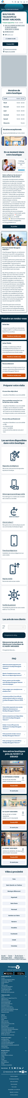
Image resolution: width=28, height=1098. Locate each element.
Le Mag (2, 1056)
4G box (2, 1019)
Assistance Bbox (4, 1026)
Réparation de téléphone (10, 466)
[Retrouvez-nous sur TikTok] (23, 1068)
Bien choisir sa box (5, 1025)
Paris (14, 879)
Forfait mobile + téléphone (6, 981)
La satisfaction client (5, 1040)
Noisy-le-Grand (18, 957)
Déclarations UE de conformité (7, 1027)
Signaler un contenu (14, 1092)
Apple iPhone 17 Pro (13, 998)
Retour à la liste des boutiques (9, 9)
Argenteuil (14, 897)
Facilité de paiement (9, 605)
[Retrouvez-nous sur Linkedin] (20, 1068)
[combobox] (17, 627)
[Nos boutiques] (18, 2)
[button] (24, 2)
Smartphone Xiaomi (5, 1005)
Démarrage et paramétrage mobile (13, 494)
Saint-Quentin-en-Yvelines (14, 885)
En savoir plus (14, 790)
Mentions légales (14, 1076)
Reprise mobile (7, 578)
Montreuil (14, 909)
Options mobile (4, 985)
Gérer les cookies (14, 1081)
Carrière (3, 1057)
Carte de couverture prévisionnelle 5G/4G (10, 1045)
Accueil (3, 955)
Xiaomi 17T (3, 1006)
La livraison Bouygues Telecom (7, 1042)
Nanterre (14, 921)
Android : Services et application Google (9, 1009)
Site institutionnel (5, 1062)
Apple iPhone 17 (4, 998)
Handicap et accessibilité (6, 1065)
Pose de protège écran (9, 550)
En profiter (14, 226)
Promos (3, 978)
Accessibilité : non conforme (14, 1089)
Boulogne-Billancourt (14, 891)
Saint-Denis (14, 903)
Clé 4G (2, 983)
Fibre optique (4, 1018)
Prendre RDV (10, 44)
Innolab (2, 1063)
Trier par (3, 627)
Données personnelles (14, 1078)
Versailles (14, 927)
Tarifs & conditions (14, 1094)
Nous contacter (14, 1084)
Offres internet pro (5, 1022)
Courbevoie (14, 933)
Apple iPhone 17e (4, 999)
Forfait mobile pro (5, 982)
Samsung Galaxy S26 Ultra (6, 1003)
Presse (2, 1059)
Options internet (4, 1020)
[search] (13, 2)
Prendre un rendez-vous (14, 336)
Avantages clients (5, 1039)
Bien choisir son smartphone (7, 1010)
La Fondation (4, 1060)
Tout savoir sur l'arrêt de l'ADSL (7, 1023)
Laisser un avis (11, 38)
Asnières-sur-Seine (14, 915)
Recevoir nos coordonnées (11, 49)
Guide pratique (4, 1046)
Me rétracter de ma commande (7, 992)
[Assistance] (15, 2)
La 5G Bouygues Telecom (6, 989)
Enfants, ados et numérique (7, 1055)
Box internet (3, 1016)
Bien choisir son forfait (6, 988)
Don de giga (3, 1053)
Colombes (14, 946)
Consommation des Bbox (6, 1030)
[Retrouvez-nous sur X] (12, 1068)
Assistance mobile (5, 1012)
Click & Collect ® (7, 522)
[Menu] (27, 2)
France (10, 955)
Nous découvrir (4, 1052)
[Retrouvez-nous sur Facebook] (9, 1068)
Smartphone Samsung (6, 1000)
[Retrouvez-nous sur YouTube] (15, 1068)
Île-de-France (19, 955)
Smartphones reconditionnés (7, 1007)
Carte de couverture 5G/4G (7, 1043)
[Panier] (21, 2)
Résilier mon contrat (5, 990)
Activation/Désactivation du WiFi (8, 1032)
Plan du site (14, 1086)
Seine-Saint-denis (6, 957)
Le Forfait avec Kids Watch (7, 986)
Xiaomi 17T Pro (9, 1006)
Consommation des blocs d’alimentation (9, 1029)
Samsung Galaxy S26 (5, 1002)
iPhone (2, 996)
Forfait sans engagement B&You (8, 979)
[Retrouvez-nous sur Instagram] (17, 1068)
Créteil (14, 940)
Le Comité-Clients (5, 1047)
